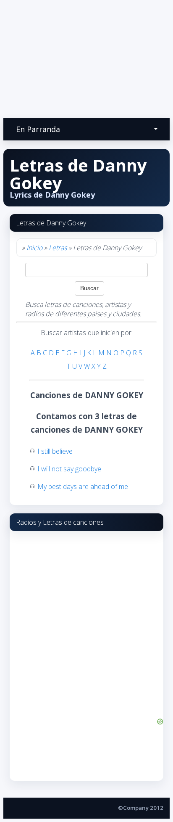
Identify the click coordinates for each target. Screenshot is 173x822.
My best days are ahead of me (82, 486)
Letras (58, 247)
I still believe (55, 451)
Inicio (34, 247)
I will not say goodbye (69, 468)
